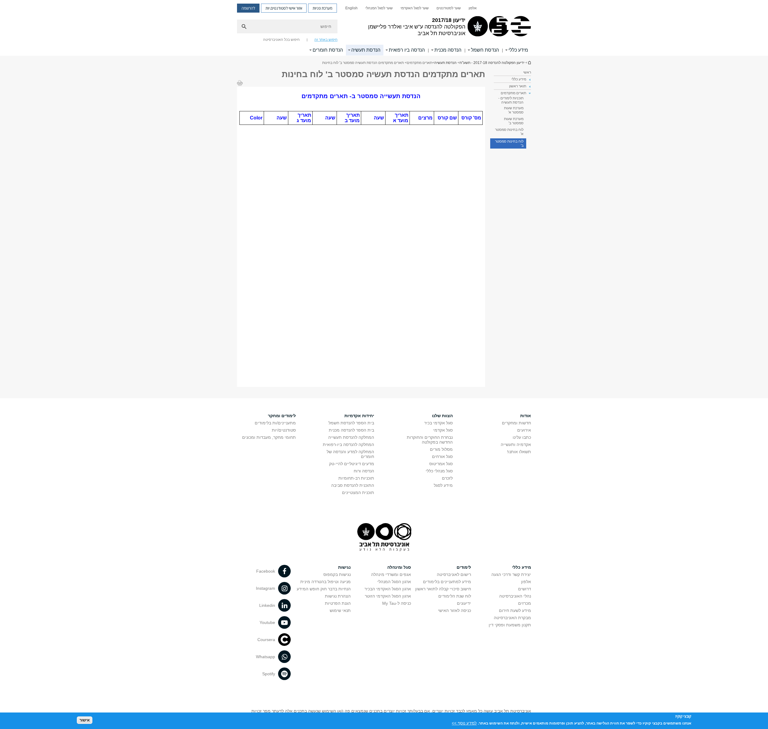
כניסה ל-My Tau (396, 603)
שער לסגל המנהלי (379, 8)
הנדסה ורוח (364, 470)
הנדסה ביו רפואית (407, 50)
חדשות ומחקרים (516, 422)
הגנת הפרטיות (338, 603)
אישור (85, 720)
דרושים (524, 588)
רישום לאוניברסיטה (454, 574)
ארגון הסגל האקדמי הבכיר (387, 588)
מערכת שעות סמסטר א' (514, 110)
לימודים (464, 567)
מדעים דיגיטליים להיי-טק (351, 463)
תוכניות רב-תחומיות (356, 478)
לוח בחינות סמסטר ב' (509, 143)
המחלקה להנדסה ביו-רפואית (348, 444)
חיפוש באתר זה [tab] (326, 40)
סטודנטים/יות (284, 430)
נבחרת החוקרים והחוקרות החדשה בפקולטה (430, 439)
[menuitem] (473, 8)
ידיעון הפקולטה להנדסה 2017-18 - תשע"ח (529, 62)
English (351, 8)
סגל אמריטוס (441, 463)
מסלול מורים (441, 449)
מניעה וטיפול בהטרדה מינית (325, 581)
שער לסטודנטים (448, 8)
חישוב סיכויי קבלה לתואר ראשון (443, 588)
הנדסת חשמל (485, 50)
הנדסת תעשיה (365, 50)
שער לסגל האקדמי (414, 8)
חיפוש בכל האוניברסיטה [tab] (281, 40)
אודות (525, 415)
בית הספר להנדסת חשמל (351, 422)
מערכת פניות (322, 8)
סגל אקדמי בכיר (438, 422)
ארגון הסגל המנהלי (394, 581)
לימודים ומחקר (282, 415)
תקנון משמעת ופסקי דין (510, 624)
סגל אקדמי (443, 430)
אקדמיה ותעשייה (516, 444)
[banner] (384, 28)
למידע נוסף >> (464, 723)
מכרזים (524, 603)
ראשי (527, 72)
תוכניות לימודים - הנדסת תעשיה (511, 100)
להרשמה (248, 8)
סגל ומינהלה (399, 567)
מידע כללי (518, 50)
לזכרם (447, 478)
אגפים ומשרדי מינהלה (391, 574)
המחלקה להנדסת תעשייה (351, 437)
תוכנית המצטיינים (358, 492)
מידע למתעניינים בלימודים (447, 581)
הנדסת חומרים (328, 50)
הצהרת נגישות (338, 596)
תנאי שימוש (340, 610)
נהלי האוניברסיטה (515, 596)
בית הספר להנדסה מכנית (351, 430)
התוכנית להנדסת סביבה (352, 485)
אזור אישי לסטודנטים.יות (284, 8)
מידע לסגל (443, 485)
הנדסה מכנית (447, 50)
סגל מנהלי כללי (439, 470)
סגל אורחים (442, 456)
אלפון (473, 8)
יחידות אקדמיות (359, 415)
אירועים (524, 430)
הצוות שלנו (442, 415)
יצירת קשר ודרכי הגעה (511, 574)
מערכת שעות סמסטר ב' (514, 121)
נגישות (344, 567)
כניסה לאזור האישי (454, 610)
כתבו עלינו (522, 437)
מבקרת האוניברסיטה (512, 617)
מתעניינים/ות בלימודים (275, 422)
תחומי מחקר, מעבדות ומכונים (269, 437)
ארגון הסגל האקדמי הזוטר (388, 596)
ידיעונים (464, 603)
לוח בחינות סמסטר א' (509, 132)
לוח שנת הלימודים (454, 596)
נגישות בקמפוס (337, 574)
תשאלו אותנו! (519, 451)
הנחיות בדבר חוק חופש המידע (324, 588)
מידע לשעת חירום (515, 610)
